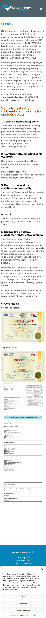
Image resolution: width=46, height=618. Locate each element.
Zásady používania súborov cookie (23, 615)
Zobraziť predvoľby (23, 610)
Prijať (23, 597)
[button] (42, 569)
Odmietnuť (23, 603)
